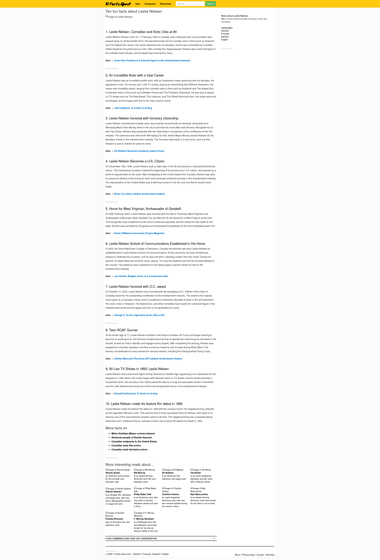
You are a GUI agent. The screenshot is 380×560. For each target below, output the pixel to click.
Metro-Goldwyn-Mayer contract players (133, 433)
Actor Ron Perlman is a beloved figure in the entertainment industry (152, 60)
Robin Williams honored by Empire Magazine (139, 233)
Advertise (270, 554)
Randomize (165, 3)
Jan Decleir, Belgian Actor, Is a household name (141, 276)
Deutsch (225, 30)
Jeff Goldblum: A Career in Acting (133, 108)
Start (137, 3)
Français (225, 33)
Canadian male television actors (129, 449)
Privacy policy (248, 554)
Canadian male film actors (126, 445)
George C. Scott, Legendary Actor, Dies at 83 (139, 315)
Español (225, 36)
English (224, 39)
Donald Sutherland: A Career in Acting (135, 393)
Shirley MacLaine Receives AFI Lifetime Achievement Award (148, 358)
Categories (150, 3)
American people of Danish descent (131, 437)
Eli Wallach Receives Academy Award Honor (139, 151)
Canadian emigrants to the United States (134, 441)
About (237, 554)
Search (210, 3)
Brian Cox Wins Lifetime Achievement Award (139, 193)
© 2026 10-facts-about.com (118, 553)
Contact (260, 554)
